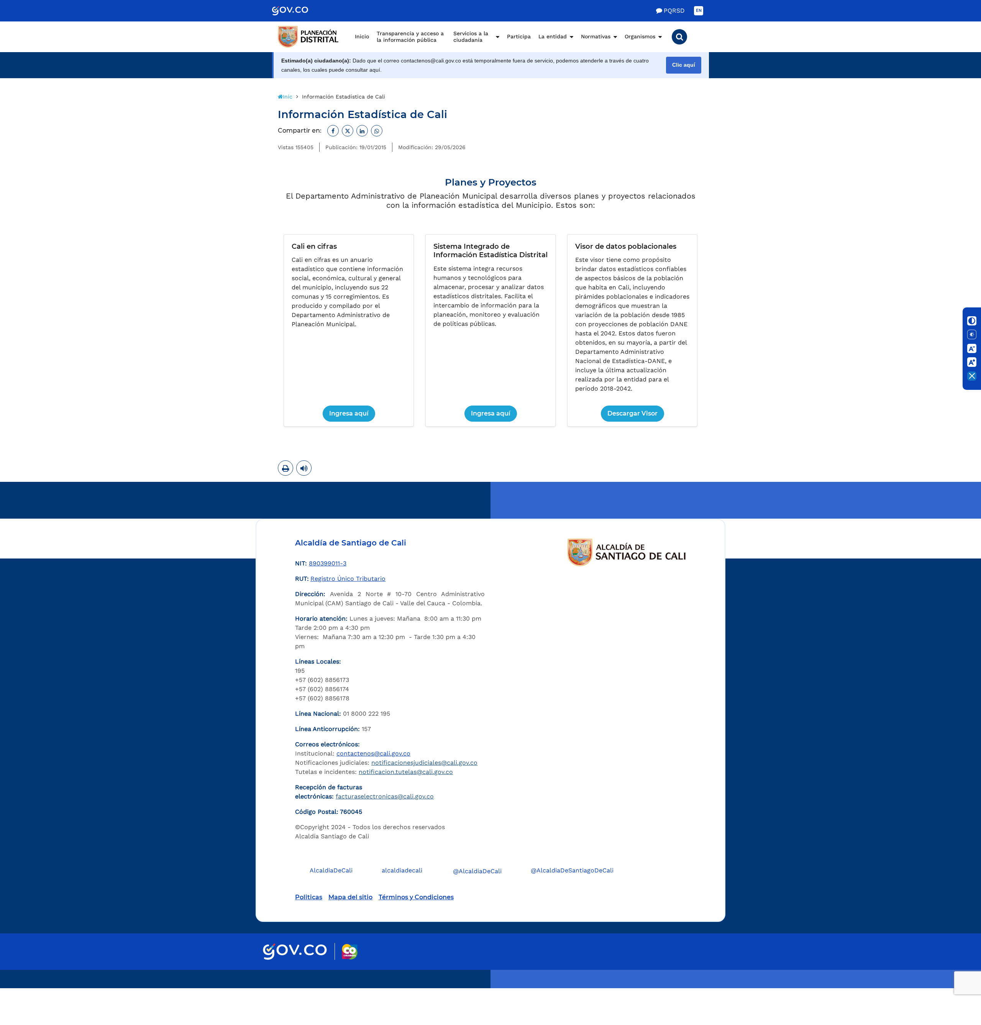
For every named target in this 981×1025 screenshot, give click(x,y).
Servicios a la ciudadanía (470, 36)
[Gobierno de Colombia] (298, 10)
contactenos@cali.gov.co (373, 753)
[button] (679, 36)
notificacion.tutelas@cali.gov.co (406, 771)
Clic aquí (683, 65)
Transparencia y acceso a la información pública (410, 36)
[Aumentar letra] (972, 362)
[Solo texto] (972, 335)
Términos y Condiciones (416, 897)
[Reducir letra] (972, 348)
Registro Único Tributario (348, 578)
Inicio (362, 36)
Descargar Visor (632, 413)
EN (699, 10)
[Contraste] (972, 321)
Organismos (640, 36)
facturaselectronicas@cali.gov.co (385, 796)
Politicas (308, 897)
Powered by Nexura (953, 984)
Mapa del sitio (350, 897)
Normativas (595, 36)
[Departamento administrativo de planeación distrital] (308, 36)
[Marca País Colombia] (349, 951)
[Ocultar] (972, 376)
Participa (519, 36)
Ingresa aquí (349, 413)
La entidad (552, 36)
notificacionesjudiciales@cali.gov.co (424, 762)
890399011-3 (327, 563)
